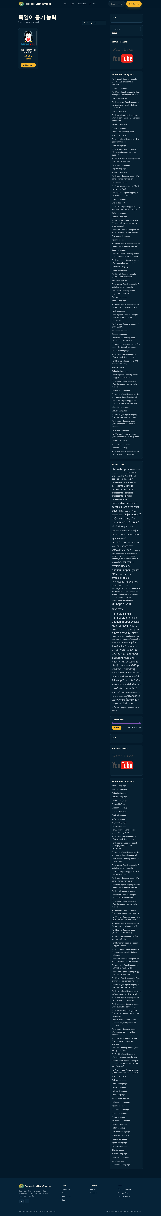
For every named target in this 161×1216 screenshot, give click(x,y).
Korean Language (119, 88)
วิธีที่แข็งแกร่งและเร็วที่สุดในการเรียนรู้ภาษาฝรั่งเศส (126, 688)
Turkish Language (119, 172)
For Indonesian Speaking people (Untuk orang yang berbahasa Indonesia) (125, 105)
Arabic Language (119, 301)
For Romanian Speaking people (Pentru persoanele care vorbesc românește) (126, 118)
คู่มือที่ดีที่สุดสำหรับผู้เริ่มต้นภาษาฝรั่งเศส (125, 646)
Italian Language (119, 240)
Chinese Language (119, 440)
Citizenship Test (118, 203)
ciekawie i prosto (122, 469)
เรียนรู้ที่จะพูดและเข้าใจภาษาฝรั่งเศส (126, 703)
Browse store (116, 4)
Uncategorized (118, 1161)
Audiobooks (66, 1196)
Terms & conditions (124, 1189)
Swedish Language (119, 330)
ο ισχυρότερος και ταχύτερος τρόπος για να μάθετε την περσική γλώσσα (125, 559)
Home (65, 4)
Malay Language (119, 128)
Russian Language (119, 297)
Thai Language (118, 367)
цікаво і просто (128, 625)
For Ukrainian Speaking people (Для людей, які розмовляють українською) (125, 223)
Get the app (134, 4)
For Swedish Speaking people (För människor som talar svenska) (124, 82)
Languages (66, 1189)
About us (92, 4)
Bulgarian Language (120, 371)
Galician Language (119, 217)
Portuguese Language (121, 236)
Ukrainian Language (120, 407)
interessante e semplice (122, 493)
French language (119, 135)
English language (119, 169)
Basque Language (119, 334)
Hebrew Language (119, 280)
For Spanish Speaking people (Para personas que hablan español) (124, 424)
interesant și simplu (123, 489)
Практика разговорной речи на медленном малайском (125, 597)
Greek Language (119, 250)
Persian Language (119, 124)
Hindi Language (118, 311)
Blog (63, 1200)
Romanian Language (120, 266)
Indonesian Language (121, 390)
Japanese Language (120, 430)
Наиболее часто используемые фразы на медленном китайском (126, 589)
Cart (72, 4)
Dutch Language (119, 213)
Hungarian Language (120, 351)
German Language (119, 98)
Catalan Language (119, 411)
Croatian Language (120, 448)
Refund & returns (124, 1196)
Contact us (82, 4)
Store (64, 1193)
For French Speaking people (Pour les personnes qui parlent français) (125, 384)
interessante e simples (122, 496)
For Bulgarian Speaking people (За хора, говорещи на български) (125, 317)
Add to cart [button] (28, 65)
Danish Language (119, 145)
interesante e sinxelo (124, 482)
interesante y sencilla (122, 486)
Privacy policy (123, 1193)
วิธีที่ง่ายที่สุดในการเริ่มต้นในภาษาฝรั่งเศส (126, 680)
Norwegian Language (121, 165)
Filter (116, 728)
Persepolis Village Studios (35, 3)
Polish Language (119, 199)
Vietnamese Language (121, 444)
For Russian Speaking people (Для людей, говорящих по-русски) (124, 152)
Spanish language (119, 270)
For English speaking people (123, 132)
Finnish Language (119, 182)
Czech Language (119, 111)
